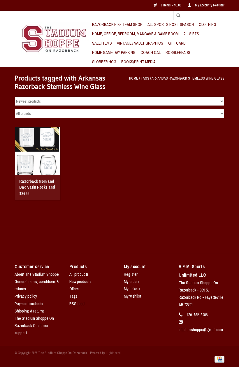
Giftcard (177, 43)
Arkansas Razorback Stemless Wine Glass (188, 78)
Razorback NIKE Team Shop (117, 24)
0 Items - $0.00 (171, 5)
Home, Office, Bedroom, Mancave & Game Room (135, 33)
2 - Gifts (191, 33)
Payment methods (29, 303)
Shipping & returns (30, 311)
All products (79, 274)
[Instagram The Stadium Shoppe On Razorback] (140, 240)
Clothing (207, 24)
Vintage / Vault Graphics (140, 43)
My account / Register (209, 5)
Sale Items (102, 43)
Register (131, 274)
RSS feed (77, 303)
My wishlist (132, 296)
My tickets (132, 289)
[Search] (176, 16)
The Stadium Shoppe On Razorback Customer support (34, 326)
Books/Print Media (138, 61)
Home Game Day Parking (114, 52)
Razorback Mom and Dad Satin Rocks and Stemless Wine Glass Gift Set (37, 184)
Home (133, 78)
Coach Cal (150, 52)
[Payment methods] (218, 359)
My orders (132, 281)
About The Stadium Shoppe (37, 274)
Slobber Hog (104, 61)
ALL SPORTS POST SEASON (170, 24)
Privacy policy (26, 296)
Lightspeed (113, 353)
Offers (74, 289)
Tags (145, 78)
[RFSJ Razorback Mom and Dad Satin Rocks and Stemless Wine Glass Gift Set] (38, 151)
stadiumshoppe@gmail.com (201, 329)
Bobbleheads (178, 52)
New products (80, 281)
